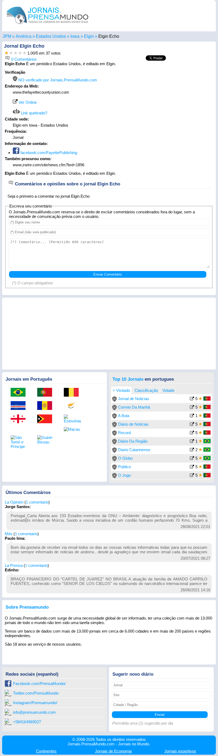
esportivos (180, 751)
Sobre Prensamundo (27, 607)
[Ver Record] (192, 433)
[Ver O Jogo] (192, 475)
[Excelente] (24, 53)
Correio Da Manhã (134, 407)
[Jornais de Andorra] (46, 406)
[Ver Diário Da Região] (192, 441)
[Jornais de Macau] (73, 429)
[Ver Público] (192, 467)
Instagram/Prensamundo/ (35, 702)
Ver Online (27, 102)
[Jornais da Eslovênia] (73, 418)
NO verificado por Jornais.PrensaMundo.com (57, 80)
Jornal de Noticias (133, 398)
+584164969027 (27, 722)
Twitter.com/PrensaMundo (35, 693)
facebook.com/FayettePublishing (48, 152)
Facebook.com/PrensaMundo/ (39, 683)
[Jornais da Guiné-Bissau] (46, 439)
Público (124, 466)
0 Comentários (23, 59)
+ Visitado (121, 390)
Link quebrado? (33, 113)
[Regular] (11, 53)
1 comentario (37, 502)
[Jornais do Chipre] (73, 406)
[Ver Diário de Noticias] (192, 424)
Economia (113, 751)
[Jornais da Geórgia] (20, 419)
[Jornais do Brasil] (20, 392)
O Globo (125, 458)
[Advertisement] (168, 103)
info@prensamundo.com (34, 712)
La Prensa (14, 565)
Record (124, 432)
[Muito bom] (20, 53)
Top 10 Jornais (127, 379)
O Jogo (124, 475)
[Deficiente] (6, 53)
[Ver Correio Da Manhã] (192, 407)
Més (8, 533)
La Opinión (14, 502)
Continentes (46, 751)
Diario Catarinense (134, 449)
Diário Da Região (133, 441)
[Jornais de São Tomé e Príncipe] (20, 442)
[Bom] (15, 53)
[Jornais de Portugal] (46, 392)
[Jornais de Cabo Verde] (20, 406)
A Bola (123, 415)
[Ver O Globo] (192, 458)
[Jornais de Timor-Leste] (46, 419)
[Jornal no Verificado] (114, 400)
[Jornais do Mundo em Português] (47, 25)
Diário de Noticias (133, 424)
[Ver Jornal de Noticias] (192, 399)
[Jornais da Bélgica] (73, 392)
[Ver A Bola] (192, 416)
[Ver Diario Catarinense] (192, 450)
